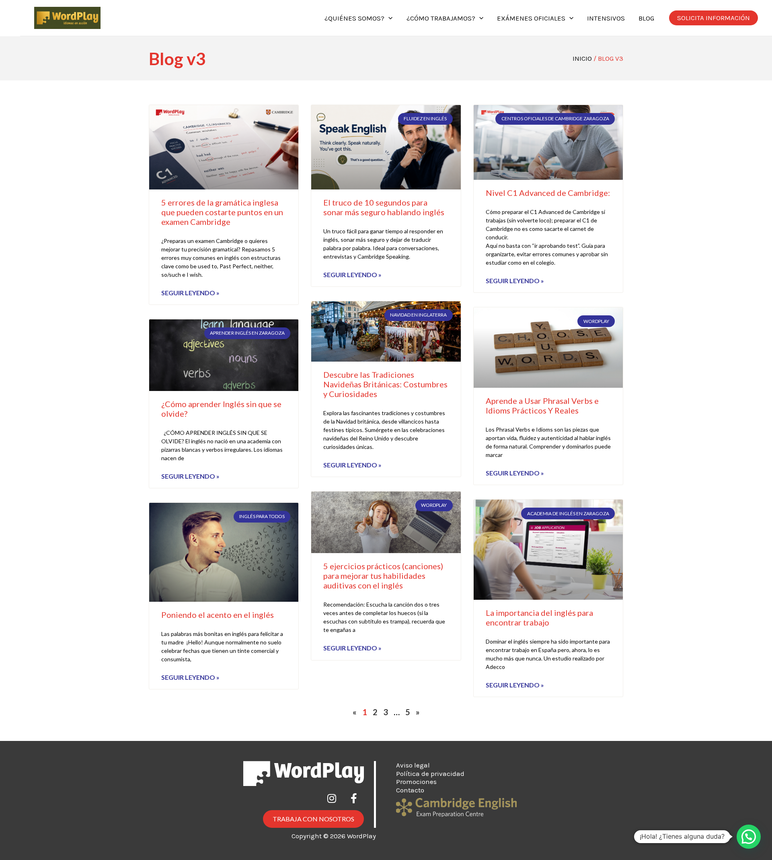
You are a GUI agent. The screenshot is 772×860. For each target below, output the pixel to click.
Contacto (410, 790)
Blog (646, 18)
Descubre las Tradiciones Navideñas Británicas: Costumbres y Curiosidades (385, 384)
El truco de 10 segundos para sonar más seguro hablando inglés (383, 207)
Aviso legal (413, 765)
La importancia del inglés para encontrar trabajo (539, 617)
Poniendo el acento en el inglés (217, 614)
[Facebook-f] (354, 798)
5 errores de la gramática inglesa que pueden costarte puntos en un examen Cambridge (222, 212)
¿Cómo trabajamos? (441, 18)
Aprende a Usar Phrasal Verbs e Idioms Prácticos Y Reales (542, 405)
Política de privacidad (430, 773)
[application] (388, 18)
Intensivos (606, 18)
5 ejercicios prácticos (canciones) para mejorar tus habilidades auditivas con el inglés (383, 575)
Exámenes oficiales (531, 18)
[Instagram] (332, 798)
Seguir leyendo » (190, 292)
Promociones (416, 782)
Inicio (582, 58)
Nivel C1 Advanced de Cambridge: (548, 193)
